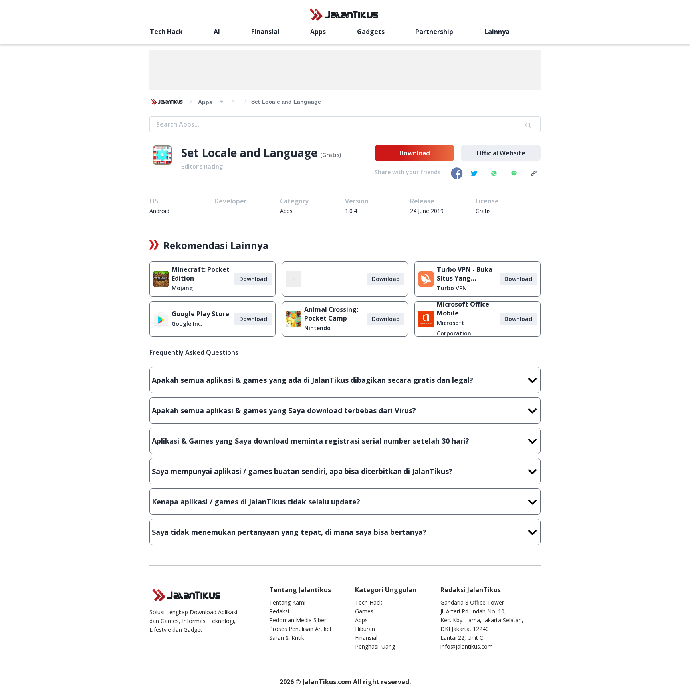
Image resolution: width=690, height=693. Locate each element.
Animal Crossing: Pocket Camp (331, 314)
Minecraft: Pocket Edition (201, 274)
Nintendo (317, 328)
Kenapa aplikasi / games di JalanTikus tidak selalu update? (256, 501)
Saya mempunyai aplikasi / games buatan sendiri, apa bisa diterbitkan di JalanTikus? (302, 471)
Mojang (182, 288)
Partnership (434, 31)
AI (217, 31)
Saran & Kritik (286, 637)
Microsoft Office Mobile (463, 308)
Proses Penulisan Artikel (300, 629)
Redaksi (279, 611)
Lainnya (497, 31)
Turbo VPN (452, 288)
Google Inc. (187, 323)
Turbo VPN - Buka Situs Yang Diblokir (464, 274)
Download (414, 153)
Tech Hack (166, 31)
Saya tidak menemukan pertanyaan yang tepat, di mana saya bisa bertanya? (289, 532)
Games (364, 611)
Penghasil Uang (375, 646)
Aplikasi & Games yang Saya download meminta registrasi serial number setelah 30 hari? (310, 441)
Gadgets (371, 31)
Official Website (500, 153)
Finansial (265, 31)
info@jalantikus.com (466, 646)
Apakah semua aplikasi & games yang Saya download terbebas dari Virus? (284, 410)
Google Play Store (200, 313)
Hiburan (365, 629)
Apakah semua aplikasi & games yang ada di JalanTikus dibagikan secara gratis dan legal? (312, 380)
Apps (318, 31)
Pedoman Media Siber (297, 620)
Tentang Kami (287, 602)
